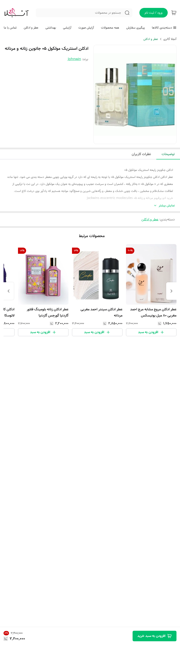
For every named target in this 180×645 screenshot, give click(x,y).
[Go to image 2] (133, 139)
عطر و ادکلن (150, 39)
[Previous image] (100, 94)
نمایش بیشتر (167, 205)
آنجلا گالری (169, 39)
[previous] (171, 291)
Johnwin (74, 59)
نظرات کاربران (141, 154)
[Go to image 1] (138, 139)
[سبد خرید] (173, 12)
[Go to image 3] (130, 139)
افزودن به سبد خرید (151, 636)
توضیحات (168, 154)
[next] (8, 291)
